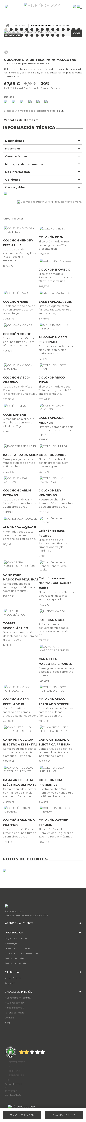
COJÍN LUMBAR (14, 414)
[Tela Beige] (15, 103)
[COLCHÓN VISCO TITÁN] (56, 367)
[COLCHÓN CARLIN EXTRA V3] (21, 479)
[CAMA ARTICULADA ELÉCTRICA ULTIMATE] (21, 769)
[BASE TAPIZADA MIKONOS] (56, 407)
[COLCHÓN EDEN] (56, 228)
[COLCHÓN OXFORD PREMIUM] (56, 809)
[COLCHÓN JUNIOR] (56, 446)
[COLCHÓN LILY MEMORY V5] (56, 479)
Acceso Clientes (13, 978)
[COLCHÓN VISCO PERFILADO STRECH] (56, 688)
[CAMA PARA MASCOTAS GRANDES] (56, 648)
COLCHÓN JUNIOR (52, 455)
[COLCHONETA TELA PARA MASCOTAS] (5, 29)
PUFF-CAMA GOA (52, 620)
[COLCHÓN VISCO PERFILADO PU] (21, 688)
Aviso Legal (11, 943)
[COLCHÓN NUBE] (21, 293)
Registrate (10, 983)
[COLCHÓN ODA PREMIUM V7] (56, 769)
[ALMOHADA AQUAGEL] (21, 519)
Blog (7, 1022)
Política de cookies (14, 958)
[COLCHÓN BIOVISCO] (56, 261)
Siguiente (6, 52)
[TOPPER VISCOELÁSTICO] (21, 612)
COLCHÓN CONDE (17, 334)
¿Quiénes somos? (14, 1002)
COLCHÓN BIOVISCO (54, 269)
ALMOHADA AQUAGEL (20, 527)
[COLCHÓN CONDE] (21, 325)
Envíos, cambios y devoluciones (22, 953)
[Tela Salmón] (39, 103)
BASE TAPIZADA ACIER (20, 455)
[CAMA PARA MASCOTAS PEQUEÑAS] (21, 564)
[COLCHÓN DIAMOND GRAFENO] (21, 809)
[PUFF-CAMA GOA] (56, 611)
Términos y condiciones (17, 948)
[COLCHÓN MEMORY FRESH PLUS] (21, 229)
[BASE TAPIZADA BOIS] (56, 293)
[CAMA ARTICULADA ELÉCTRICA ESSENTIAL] (21, 729)
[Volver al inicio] (7, 25)
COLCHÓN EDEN (51, 237)
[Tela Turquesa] (31, 103)
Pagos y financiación (16, 938)
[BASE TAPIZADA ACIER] (21, 446)
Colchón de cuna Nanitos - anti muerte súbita (55, 583)
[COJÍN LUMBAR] (21, 406)
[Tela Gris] (7, 103)
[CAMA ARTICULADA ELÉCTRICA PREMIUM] (56, 729)
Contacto (9, 1017)
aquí (60, 110)
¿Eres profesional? (14, 1007)
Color (9, 97)
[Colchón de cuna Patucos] (56, 520)
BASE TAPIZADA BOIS (55, 301)
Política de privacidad (16, 963)
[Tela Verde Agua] (23, 103)
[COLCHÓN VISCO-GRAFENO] (21, 367)
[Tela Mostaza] (47, 103)
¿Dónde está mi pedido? (18, 997)
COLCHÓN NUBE (15, 301)
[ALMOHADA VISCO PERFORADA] (56, 326)
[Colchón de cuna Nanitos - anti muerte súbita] (56, 566)
